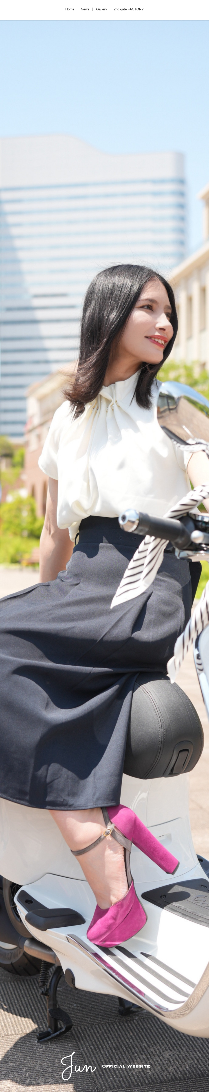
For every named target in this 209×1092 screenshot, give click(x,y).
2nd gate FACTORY (129, 9)
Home (69, 9)
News (85, 9)
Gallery (101, 9)
